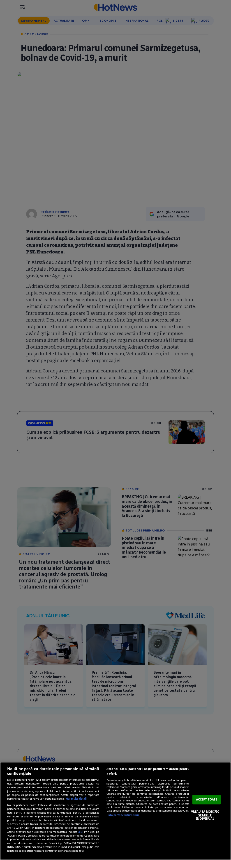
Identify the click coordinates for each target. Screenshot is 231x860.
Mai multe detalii (76, 798)
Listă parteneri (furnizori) (122, 815)
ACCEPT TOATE (206, 800)
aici (80, 832)
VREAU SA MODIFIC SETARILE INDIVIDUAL (205, 815)
